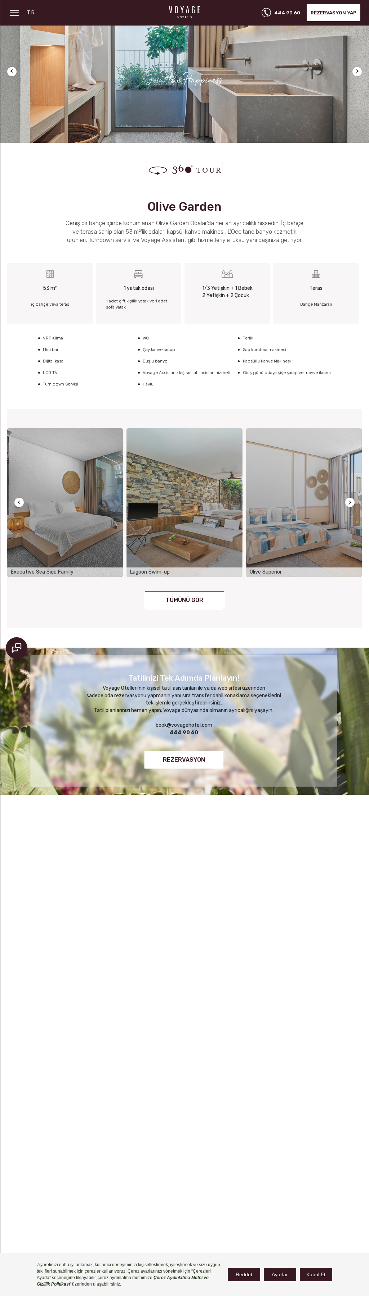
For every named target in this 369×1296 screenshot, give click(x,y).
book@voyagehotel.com (184, 725)
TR (31, 13)
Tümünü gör (184, 600)
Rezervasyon (184, 759)
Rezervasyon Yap (333, 12)
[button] (12, 71)
